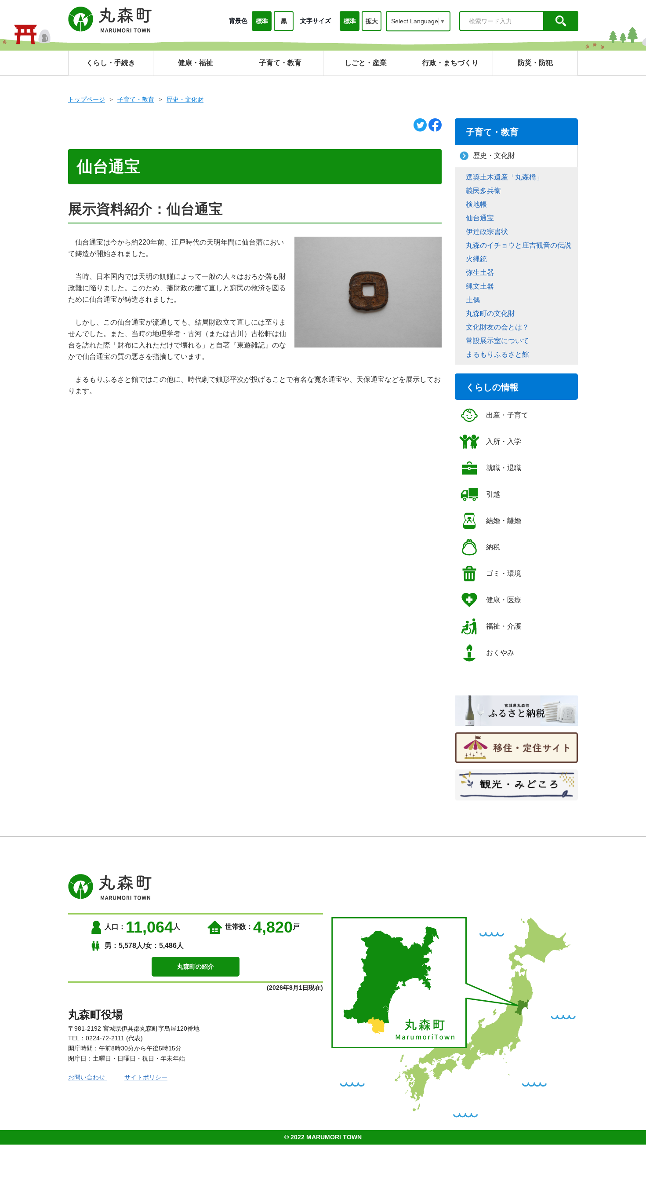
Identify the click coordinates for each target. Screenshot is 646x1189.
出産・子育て (507, 415)
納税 (493, 547)
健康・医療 (503, 600)
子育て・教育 (135, 99)
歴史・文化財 (185, 99)
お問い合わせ (87, 1077)
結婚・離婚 (503, 520)
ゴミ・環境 (503, 573)
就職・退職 (503, 468)
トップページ (86, 99)
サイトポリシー (145, 1077)
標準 (262, 21)
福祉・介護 (503, 626)
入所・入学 (503, 441)
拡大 (372, 21)
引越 (493, 494)
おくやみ (500, 652)
